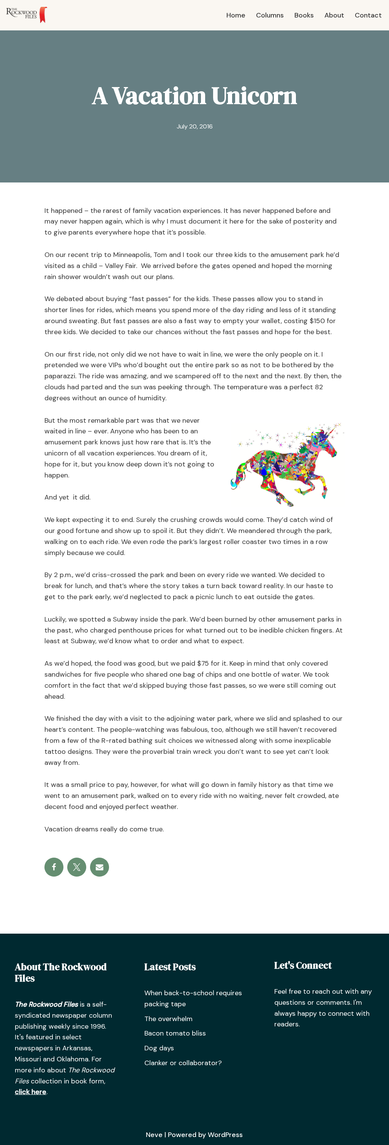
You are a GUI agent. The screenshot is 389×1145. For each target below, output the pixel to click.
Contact (368, 15)
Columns (270, 15)
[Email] (99, 867)
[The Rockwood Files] (30, 15)
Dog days (159, 1048)
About (334, 15)
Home (235, 15)
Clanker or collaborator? (183, 1062)
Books (304, 15)
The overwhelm (168, 1018)
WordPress (225, 1134)
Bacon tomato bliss (175, 1033)
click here (30, 1091)
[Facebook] (53, 867)
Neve (154, 1134)
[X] (76, 867)
